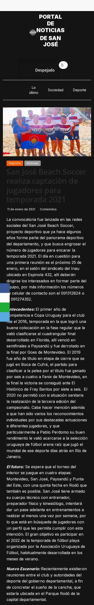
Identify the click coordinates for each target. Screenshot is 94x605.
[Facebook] (5, 288)
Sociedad (55, 90)
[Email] (5, 317)
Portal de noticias (50, 23)
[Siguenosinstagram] (52, 6)
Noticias (32, 163)
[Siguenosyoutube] (63, 6)
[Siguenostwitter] (41, 6)
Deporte (79, 90)
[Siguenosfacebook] (30, 6)
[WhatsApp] (5, 307)
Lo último (33, 90)
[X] (5, 297)
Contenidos (48, 209)
